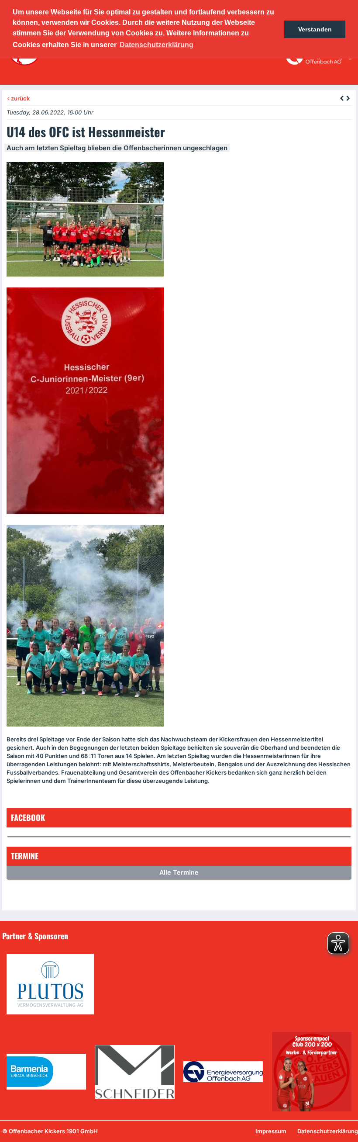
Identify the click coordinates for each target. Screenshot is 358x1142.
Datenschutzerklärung (327, 1131)
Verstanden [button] (315, 29)
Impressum (270, 1131)
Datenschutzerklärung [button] (156, 44)
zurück (20, 98)
